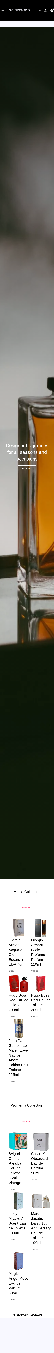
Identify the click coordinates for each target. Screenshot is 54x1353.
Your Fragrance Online (19, 10)
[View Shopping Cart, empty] (51, 10)
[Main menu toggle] (2, 10)
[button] (40, 10)
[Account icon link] (45, 10)
